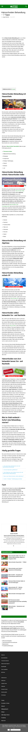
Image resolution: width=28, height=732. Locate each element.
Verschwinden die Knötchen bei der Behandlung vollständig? (11, 466)
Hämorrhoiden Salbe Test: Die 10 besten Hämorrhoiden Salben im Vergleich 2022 (16, 557)
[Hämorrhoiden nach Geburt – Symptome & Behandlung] (4, 570)
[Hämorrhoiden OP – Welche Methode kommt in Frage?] (4, 589)
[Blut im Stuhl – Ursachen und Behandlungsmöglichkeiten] (4, 576)
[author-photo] (14, 531)
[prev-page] (2, 612)
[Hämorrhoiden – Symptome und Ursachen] (4, 608)
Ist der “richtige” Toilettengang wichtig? (13, 478)
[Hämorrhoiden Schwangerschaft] (4, 595)
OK (8, 729)
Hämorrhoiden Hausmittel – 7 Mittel (17, 562)
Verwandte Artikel (7, 552)
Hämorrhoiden (13, 325)
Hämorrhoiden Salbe (19, 190)
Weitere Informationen (15, 729)
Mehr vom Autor (18, 552)
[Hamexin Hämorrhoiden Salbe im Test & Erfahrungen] (4, 582)
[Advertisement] (14, 2)
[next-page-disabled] (4, 612)
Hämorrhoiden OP (14, 298)
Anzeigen (13, 89)
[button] (2, 6)
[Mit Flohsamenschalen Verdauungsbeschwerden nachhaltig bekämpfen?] (4, 601)
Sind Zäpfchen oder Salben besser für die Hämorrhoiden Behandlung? (13, 473)
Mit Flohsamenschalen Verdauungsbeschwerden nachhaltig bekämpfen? (17, 601)
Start (2, 9)
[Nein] (26, 728)
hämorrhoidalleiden (8, 9)
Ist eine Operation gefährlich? (11, 469)
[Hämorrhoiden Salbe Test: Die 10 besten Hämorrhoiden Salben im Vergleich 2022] (4, 557)
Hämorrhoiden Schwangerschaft (16, 593)
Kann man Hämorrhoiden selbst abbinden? (14, 476)
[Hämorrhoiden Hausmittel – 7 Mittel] (4, 563)
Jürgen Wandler (6, 17)
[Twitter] (14, 546)
